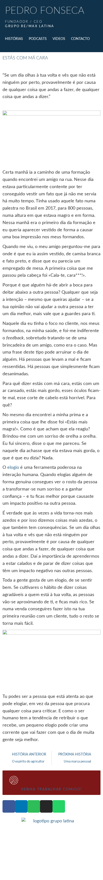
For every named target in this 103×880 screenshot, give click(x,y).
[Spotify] (34, 806)
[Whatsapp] (58, 806)
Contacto (80, 39)
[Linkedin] (21, 806)
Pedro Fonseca (44, 11)
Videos (58, 39)
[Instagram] (46, 806)
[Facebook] (8, 806)
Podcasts (38, 39)
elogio (13, 467)
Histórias (14, 39)
